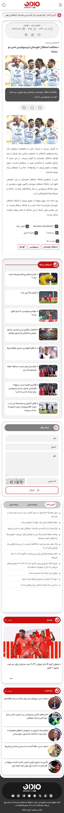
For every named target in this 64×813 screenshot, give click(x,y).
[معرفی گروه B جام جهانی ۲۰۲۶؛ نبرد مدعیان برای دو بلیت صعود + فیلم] (32, 643)
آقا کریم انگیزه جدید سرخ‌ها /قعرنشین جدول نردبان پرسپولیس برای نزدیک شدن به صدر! (22, 388)
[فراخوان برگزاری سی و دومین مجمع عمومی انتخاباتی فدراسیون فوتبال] (48, 334)
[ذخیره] (32, 35)
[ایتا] (46, 796)
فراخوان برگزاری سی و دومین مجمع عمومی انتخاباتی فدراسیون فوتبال (21, 331)
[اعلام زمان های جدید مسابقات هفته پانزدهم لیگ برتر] (48, 371)
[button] (11, 678)
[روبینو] (29, 796)
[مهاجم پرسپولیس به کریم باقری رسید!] (48, 316)
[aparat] (18, 796)
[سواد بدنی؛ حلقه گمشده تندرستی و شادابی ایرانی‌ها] (54, 751)
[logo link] (32, 5)
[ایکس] (40, 796)
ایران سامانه (26, 809)
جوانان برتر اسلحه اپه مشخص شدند (43, 573)
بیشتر (9, 620)
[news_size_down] (40, 108)
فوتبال (26, 25)
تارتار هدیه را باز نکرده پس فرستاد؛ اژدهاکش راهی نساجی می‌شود (25, 15)
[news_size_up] (24, 108)
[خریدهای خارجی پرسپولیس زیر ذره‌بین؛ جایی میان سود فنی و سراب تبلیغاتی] (54, 719)
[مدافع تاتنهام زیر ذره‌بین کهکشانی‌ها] (48, 352)
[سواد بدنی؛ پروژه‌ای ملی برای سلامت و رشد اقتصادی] (54, 703)
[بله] (51, 796)
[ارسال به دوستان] (39, 34)
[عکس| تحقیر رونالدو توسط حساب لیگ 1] (48, 279)
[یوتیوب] (13, 796)
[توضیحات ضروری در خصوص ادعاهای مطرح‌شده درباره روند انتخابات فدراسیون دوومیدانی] (54, 735)
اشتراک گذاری (29, 233)
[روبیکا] (35, 796)
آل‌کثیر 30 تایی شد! (28, 292)
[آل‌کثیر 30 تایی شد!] (48, 297)
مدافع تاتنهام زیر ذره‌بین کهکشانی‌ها (21, 348)
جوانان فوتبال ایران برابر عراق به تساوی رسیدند (39, 522)
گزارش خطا (21, 226)
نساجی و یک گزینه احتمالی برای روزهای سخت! (39, 585)
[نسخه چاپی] (26, 34)
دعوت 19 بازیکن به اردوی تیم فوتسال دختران (39, 579)
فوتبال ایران (35, 25)
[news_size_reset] (32, 108)
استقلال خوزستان (50, 247)
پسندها (51, 232)
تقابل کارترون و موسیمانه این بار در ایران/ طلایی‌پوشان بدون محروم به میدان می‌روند (22, 407)
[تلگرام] (24, 796)
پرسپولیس (34, 247)
